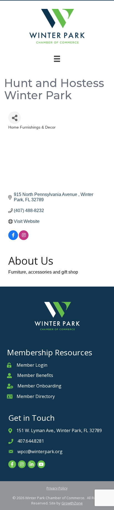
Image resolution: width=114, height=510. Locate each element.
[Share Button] (14, 117)
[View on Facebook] (13, 238)
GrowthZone (72, 503)
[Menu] (57, 59)
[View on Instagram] (23, 238)
